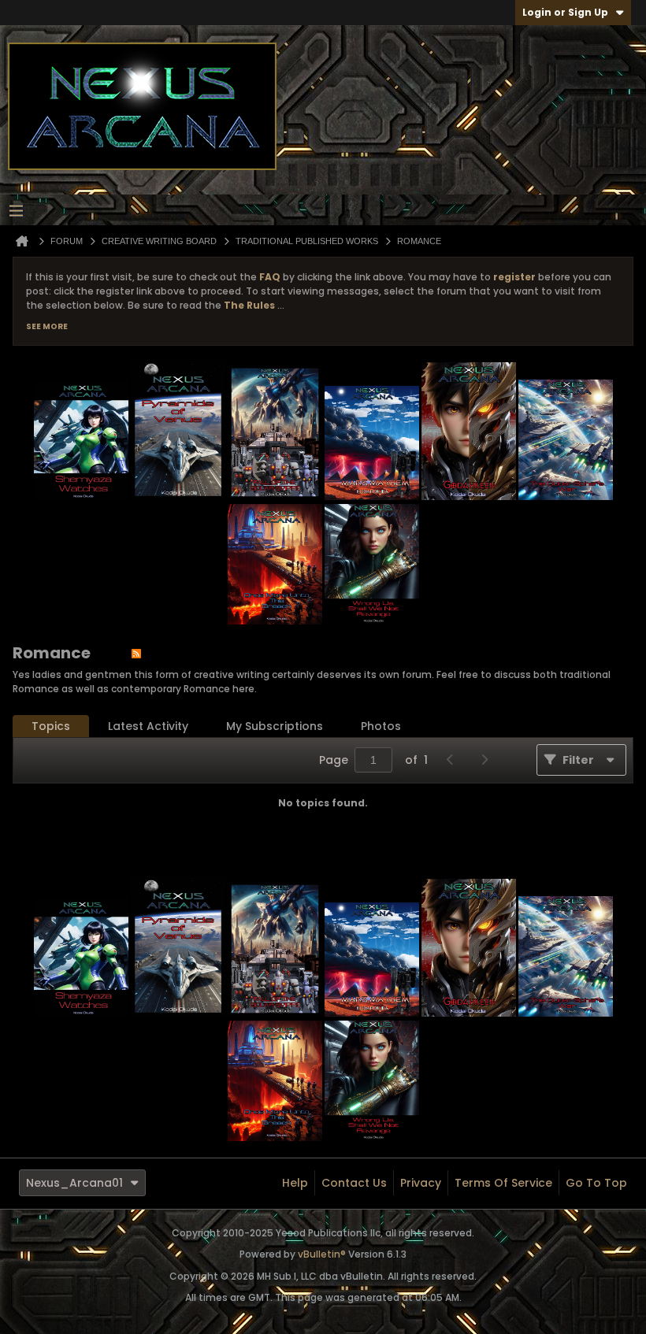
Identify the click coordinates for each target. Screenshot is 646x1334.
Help (295, 1183)
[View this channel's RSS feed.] (136, 653)
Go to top (596, 1183)
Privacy (420, 1183)
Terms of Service (503, 1183)
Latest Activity (148, 726)
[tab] (51, 726)
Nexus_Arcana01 (74, 1183)
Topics (51, 726)
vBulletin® (322, 1254)
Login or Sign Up (565, 12)
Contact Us (354, 1183)
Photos (381, 726)
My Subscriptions (274, 726)
